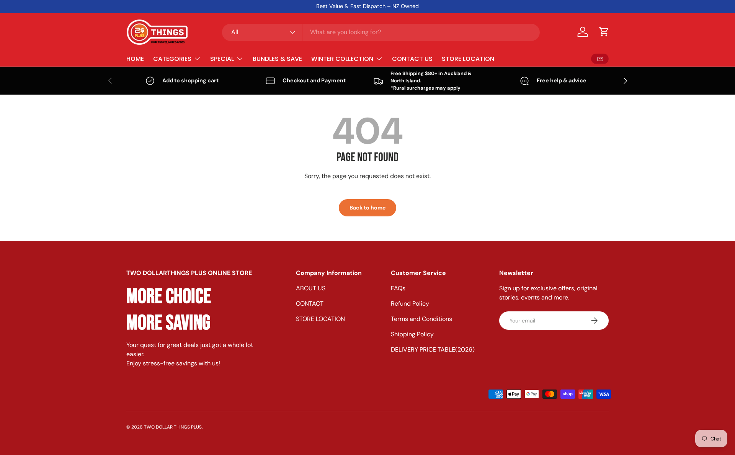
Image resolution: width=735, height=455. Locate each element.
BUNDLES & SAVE (277, 58)
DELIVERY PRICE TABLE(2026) (433, 349)
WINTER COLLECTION (342, 58)
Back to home (367, 207)
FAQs (398, 288)
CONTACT (309, 304)
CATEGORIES (172, 58)
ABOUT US (310, 288)
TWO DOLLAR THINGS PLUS (173, 427)
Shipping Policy (412, 334)
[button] (604, 31)
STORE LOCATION (468, 58)
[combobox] (381, 32)
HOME (135, 58)
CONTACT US (412, 58)
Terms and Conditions (421, 319)
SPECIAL (222, 58)
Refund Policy (410, 304)
